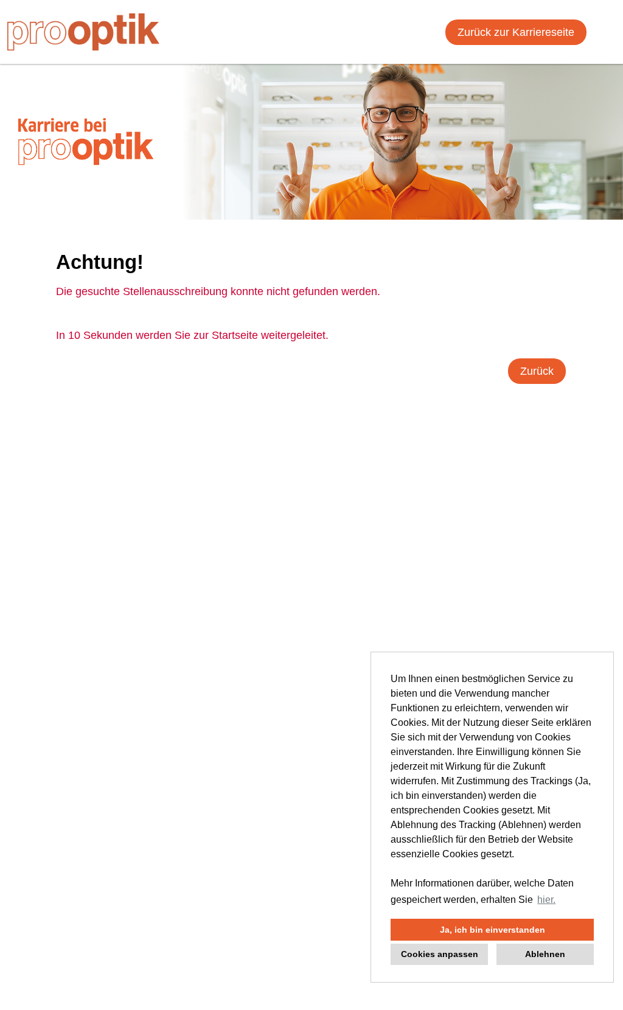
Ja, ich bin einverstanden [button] (492, 930)
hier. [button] (546, 899)
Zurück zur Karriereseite (516, 32)
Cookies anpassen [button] (439, 954)
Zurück (537, 371)
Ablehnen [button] (545, 954)
